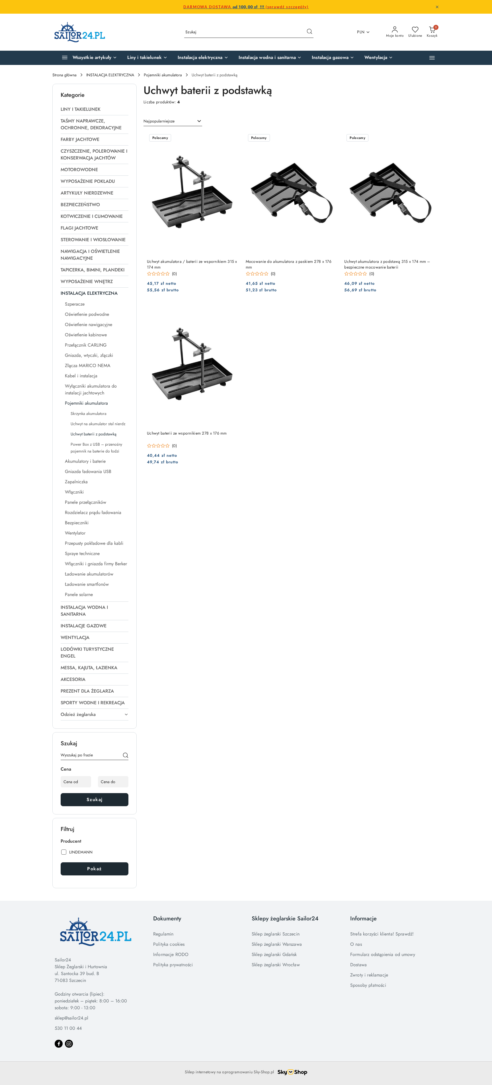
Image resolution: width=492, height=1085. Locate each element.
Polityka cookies (169, 944)
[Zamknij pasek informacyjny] (437, 6)
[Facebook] (59, 1044)
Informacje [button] (363, 918)
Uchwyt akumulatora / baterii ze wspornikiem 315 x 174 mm (192, 264)
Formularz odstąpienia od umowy (382, 954)
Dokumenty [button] (167, 918)
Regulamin (163, 934)
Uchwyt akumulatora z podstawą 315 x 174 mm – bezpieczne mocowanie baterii (387, 264)
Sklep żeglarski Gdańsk (274, 954)
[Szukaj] (125, 756)
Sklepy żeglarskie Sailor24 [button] (285, 918)
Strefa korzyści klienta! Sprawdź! (382, 934)
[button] (432, 57)
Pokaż (94, 868)
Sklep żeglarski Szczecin (276, 934)
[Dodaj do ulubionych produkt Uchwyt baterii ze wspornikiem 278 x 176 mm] (232, 310)
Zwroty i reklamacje (369, 975)
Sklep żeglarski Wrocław (276, 964)
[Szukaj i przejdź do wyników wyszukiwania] (309, 32)
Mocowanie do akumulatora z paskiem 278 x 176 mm (288, 264)
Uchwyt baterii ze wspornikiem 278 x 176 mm (187, 433)
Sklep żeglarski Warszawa (277, 944)
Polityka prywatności (173, 964)
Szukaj (95, 799)
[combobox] (173, 121)
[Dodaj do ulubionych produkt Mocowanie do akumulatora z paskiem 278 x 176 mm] (331, 138)
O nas (356, 944)
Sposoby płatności (368, 985)
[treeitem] (94, 109)
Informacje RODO (170, 954)
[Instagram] (69, 1044)
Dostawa (358, 964)
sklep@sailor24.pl (71, 1018)
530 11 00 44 (68, 1028)
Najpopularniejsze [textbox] (159, 121)
